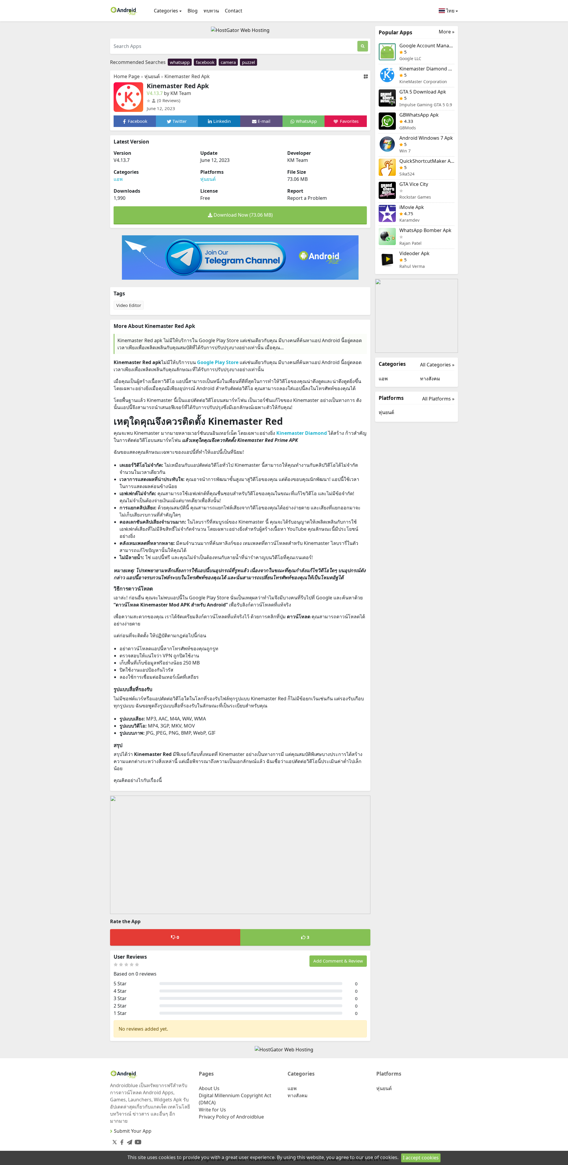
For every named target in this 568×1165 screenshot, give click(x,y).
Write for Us (212, 1109)
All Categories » (437, 364)
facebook (205, 62)
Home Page (127, 76)
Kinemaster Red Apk (187, 76)
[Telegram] (128, 1141)
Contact (233, 10)
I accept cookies (421, 1157)
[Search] (362, 46)
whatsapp (180, 62)
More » (446, 32)
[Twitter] (114, 1141)
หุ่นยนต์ (152, 76)
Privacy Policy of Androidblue (231, 1116)
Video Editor (128, 305)
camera (228, 62)
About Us (209, 1088)
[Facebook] (121, 1141)
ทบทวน (211, 10)
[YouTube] (136, 1140)
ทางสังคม (430, 378)
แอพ (118, 179)
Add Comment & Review (338, 961)
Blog (193, 10)
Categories (166, 10)
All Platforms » (438, 398)
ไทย (449, 10)
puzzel (248, 62)
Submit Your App (132, 1131)
